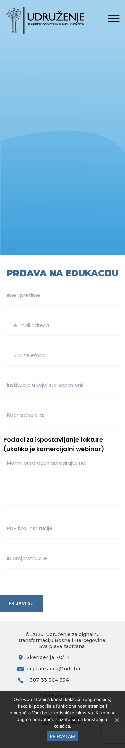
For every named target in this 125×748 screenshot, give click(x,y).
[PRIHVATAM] (116, 719)
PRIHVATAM (62, 736)
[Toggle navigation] (113, 19)
